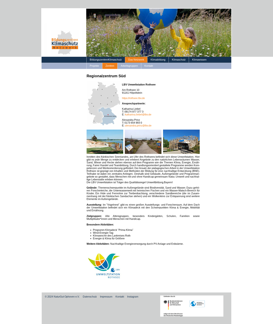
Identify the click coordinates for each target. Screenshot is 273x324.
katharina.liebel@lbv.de (138, 114)
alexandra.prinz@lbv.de (138, 125)
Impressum (106, 296)
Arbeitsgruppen (129, 65)
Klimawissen (199, 59)
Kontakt (148, 65)
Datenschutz (90, 296)
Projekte (94, 65)
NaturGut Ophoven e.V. (67, 296)
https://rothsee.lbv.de (133, 98)
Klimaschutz (179, 59)
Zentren (110, 65)
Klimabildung (158, 59)
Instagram (132, 296)
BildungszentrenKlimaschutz (106, 59)
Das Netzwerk (136, 59)
